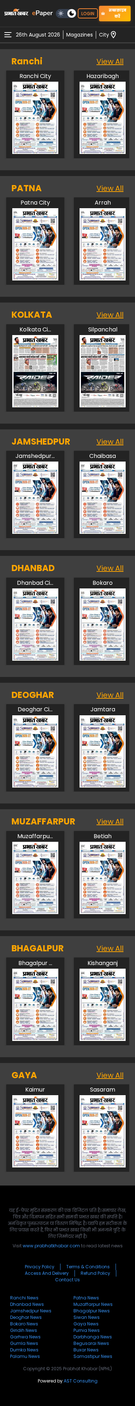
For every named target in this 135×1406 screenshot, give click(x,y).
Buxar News (86, 1350)
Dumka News (24, 1350)
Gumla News (24, 1343)
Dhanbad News (27, 1304)
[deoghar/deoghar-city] (35, 785)
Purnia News (86, 1330)
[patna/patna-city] (35, 278)
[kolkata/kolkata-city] (35, 405)
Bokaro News (24, 1324)
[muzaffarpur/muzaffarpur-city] (35, 912)
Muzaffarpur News (93, 1304)
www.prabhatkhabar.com (51, 1246)
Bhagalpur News (91, 1311)
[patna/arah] (103, 278)
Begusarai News (91, 1343)
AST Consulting (81, 1381)
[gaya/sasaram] (103, 1165)
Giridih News (23, 1330)
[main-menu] (8, 35)
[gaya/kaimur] (35, 1165)
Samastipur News (92, 1356)
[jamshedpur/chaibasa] (103, 532)
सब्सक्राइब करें (117, 14)
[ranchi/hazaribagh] (103, 152)
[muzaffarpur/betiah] (103, 912)
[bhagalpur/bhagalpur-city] (35, 1039)
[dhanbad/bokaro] (103, 659)
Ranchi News (24, 1298)
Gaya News (86, 1324)
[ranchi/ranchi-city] (35, 152)
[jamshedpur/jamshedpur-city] (35, 532)
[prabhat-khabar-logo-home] (16, 13)
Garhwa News (25, 1337)
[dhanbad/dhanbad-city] (35, 659)
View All (109, 61)
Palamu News (25, 1356)
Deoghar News (26, 1317)
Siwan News (86, 1317)
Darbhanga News (92, 1337)
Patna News (86, 1298)
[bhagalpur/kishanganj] (103, 1039)
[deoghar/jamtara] (103, 785)
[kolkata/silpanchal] (103, 405)
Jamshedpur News (30, 1311)
